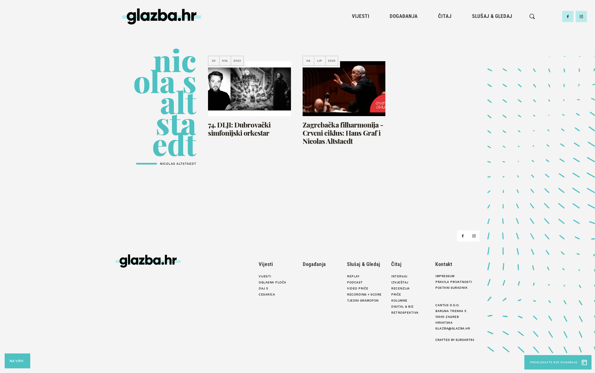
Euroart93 (465, 340)
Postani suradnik (451, 287)
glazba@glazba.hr (452, 328)
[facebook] (567, 16)
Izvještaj (445, 38)
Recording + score (492, 62)
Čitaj (444, 16)
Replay (492, 30)
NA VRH (16, 361)
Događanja (404, 16)
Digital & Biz (444, 70)
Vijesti (360, 16)
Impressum (445, 276)
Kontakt (443, 264)
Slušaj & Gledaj (492, 16)
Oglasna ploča (360, 38)
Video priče (492, 54)
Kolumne (445, 62)
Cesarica (360, 54)
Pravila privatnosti (453, 282)
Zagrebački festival (360, 46)
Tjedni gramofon (492, 38)
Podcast (492, 46)
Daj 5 (360, 62)
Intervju (445, 30)
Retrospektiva (445, 78)
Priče (445, 54)
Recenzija (445, 46)
